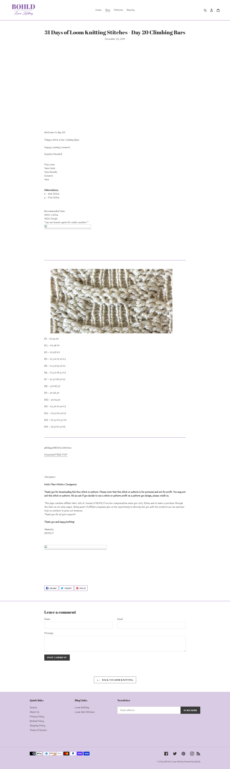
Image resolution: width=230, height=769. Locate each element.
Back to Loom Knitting (117, 679)
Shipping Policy (37, 725)
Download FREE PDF (55, 454)
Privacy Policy (37, 716)
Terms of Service (38, 730)
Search (33, 707)
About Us (34, 712)
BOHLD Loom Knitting (173, 761)
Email (120, 619)
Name (47, 619)
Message (48, 633)
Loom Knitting (82, 707)
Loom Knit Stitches (85, 712)
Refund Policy (37, 721)
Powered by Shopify (192, 761)
